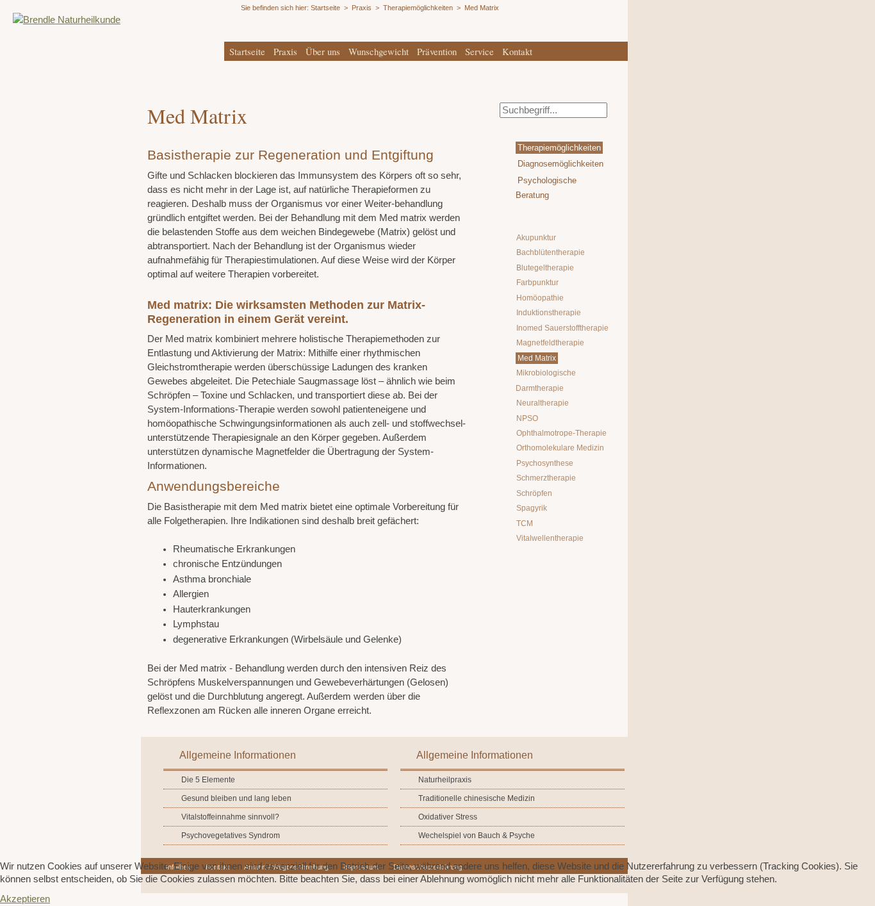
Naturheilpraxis (444, 779)
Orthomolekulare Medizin (560, 447)
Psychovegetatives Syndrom (230, 835)
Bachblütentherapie (550, 252)
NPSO (527, 418)
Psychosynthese (544, 463)
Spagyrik (531, 508)
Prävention (437, 51)
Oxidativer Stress (447, 816)
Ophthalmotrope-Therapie (561, 433)
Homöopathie (540, 297)
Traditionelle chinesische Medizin (476, 798)
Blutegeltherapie (545, 267)
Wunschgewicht (378, 51)
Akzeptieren (25, 899)
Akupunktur (536, 237)
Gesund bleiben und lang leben (236, 798)
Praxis (285, 51)
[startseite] (60, 20)
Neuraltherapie (542, 403)
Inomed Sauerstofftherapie (562, 328)
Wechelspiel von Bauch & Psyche (476, 835)
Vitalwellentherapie (550, 538)
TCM (524, 523)
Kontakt (517, 51)
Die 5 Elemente (208, 779)
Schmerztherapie (546, 478)
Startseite (247, 51)
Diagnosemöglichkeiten (560, 164)
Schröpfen (534, 493)
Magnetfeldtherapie (550, 342)
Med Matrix (537, 358)
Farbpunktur (537, 282)
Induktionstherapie (548, 312)
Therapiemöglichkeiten (559, 147)
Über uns (323, 51)
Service (479, 51)
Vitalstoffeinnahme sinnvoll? (230, 816)
